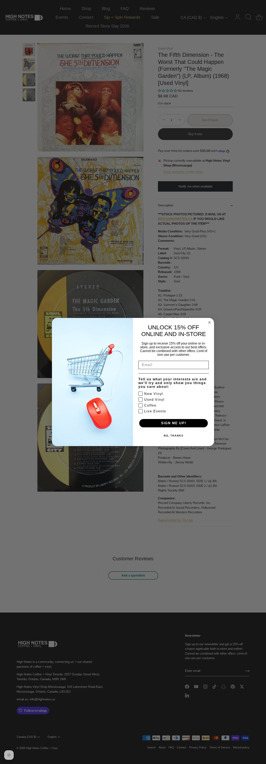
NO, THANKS (173, 435)
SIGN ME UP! (173, 423)
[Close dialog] (209, 322)
